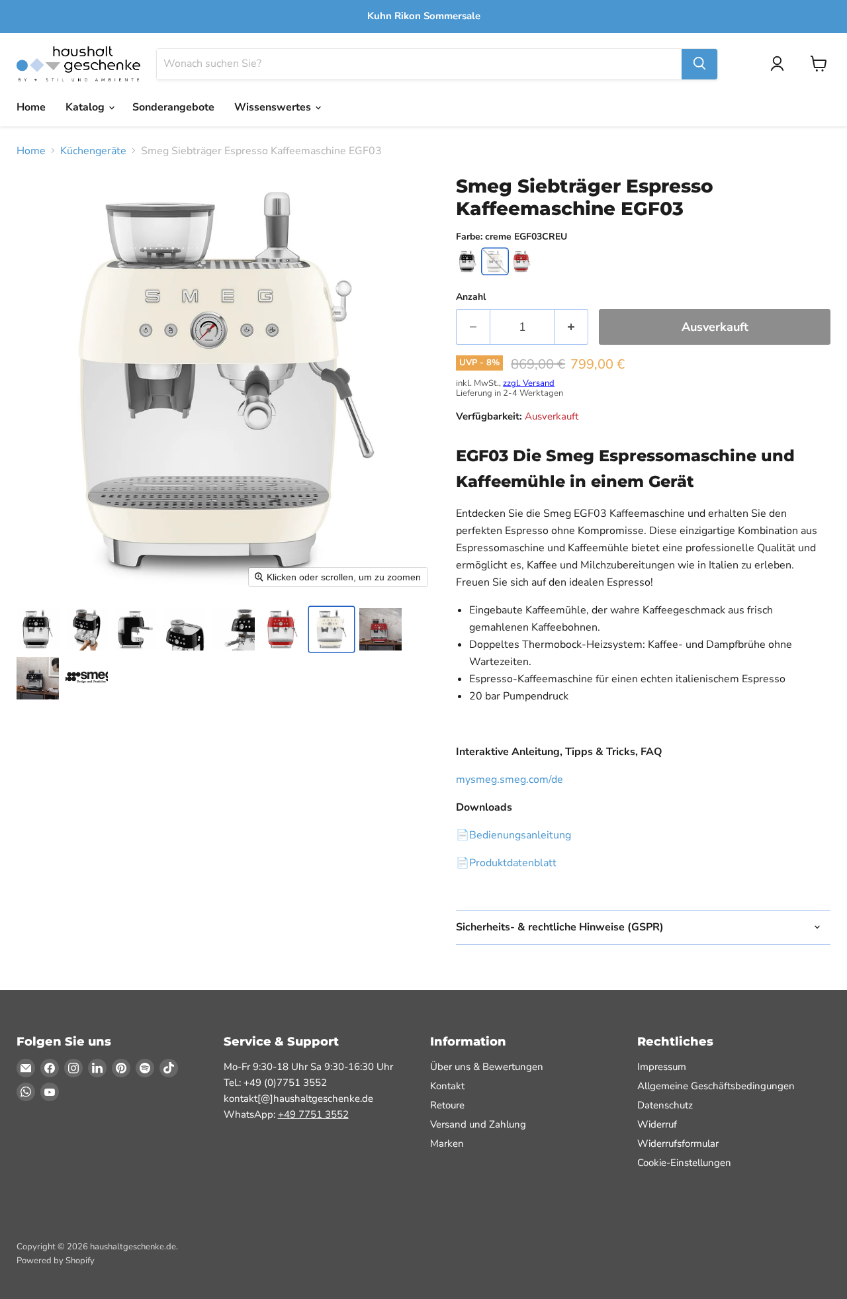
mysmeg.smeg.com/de (509, 779)
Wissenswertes (274, 107)
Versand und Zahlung (478, 1124)
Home (31, 107)
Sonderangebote (173, 107)
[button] (37, 629)
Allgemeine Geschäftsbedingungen (716, 1086)
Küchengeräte (93, 151)
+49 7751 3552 (313, 1114)
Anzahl (471, 297)
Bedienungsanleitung (520, 835)
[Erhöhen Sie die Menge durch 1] (571, 327)
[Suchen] (699, 63)
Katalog (86, 107)
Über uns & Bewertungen (486, 1066)
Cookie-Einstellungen (684, 1162)
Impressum (661, 1066)
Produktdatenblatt (513, 863)
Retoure (447, 1105)
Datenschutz (665, 1105)
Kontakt (447, 1086)
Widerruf (657, 1124)
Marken (447, 1143)
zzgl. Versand (529, 383)
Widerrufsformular (678, 1143)
